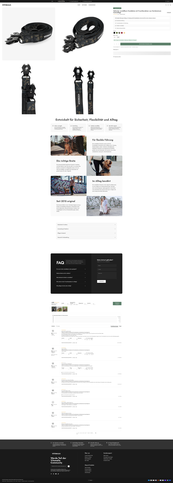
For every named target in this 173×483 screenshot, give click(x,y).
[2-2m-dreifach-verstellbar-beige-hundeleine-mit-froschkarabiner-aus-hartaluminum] (124, 33)
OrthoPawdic (87, 472)
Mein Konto (106, 455)
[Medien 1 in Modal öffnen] (28, 33)
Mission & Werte (88, 457)
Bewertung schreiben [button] (117, 303)
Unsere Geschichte (89, 455)
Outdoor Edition (88, 470)
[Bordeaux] (122, 33)
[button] (54, 309)
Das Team (87, 460)
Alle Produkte (87, 467)
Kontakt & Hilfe (107, 460)
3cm (118, 37)
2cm (114, 37)
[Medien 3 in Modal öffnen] (28, 87)
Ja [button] (72, 342)
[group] (56, 302)
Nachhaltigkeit (88, 458)
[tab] (114, 326)
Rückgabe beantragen (108, 457)
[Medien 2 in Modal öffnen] (82, 33)
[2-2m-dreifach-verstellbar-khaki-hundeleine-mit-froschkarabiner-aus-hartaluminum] (117, 33)
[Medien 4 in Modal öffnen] (82, 87)
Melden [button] (74, 342)
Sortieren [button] (53, 326)
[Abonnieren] (69, 466)
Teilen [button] (76, 342)
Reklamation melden (108, 458)
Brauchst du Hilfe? (118, 56)
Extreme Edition (88, 469)
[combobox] (168, 1)
